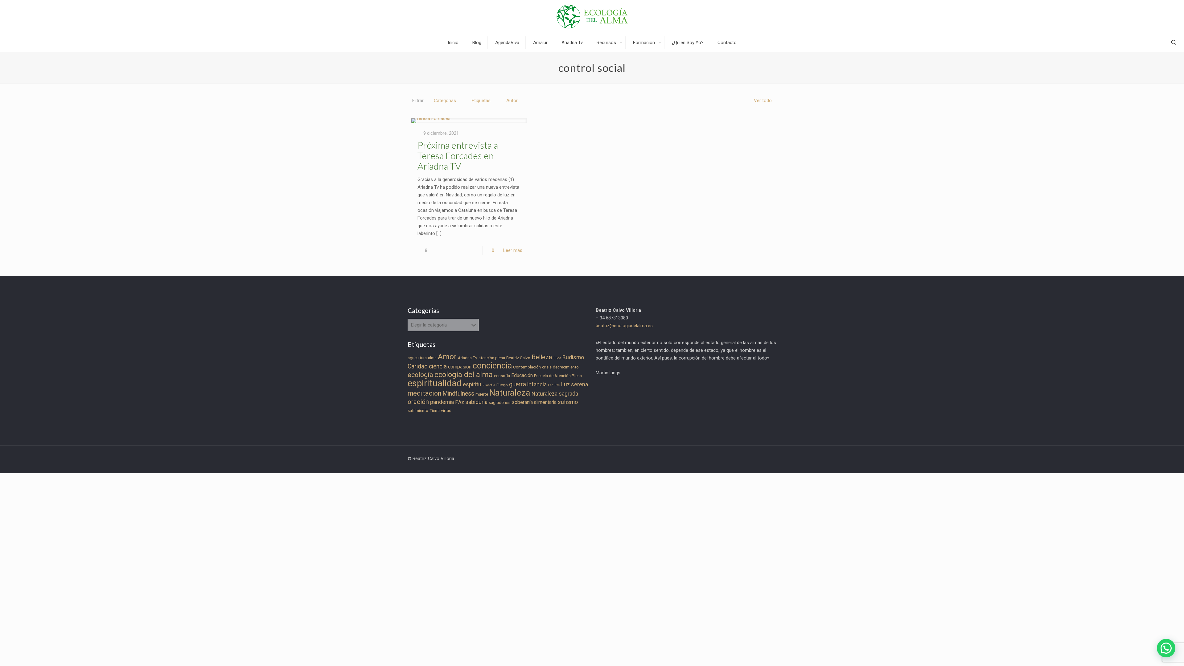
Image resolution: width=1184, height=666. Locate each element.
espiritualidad (435, 383)
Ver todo (763, 100)
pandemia (442, 402)
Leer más (512, 250)
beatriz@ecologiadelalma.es (624, 325)
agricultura (417, 358)
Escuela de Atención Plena (558, 375)
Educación (522, 375)
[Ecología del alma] (592, 16)
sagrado (496, 402)
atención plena (492, 358)
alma (432, 358)
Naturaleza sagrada (555, 394)
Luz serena (574, 384)
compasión (459, 367)
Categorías (445, 100)
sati (508, 403)
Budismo (573, 357)
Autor (512, 100)
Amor (447, 356)
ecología (420, 375)
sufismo (568, 402)
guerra (517, 384)
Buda (557, 358)
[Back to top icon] (1154, 653)
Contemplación (527, 367)
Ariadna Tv (467, 358)
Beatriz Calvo (518, 358)
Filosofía (489, 385)
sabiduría (476, 402)
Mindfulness (458, 393)
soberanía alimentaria (534, 402)
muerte (481, 394)
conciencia (492, 366)
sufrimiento (418, 410)
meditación (424, 393)
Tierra (435, 410)
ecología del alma (463, 374)
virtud (446, 410)
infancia (537, 384)
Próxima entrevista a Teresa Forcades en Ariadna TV (457, 155)
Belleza (542, 357)
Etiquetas (481, 100)
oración (418, 401)
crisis (547, 367)
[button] (1166, 648)
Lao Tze (554, 385)
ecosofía (502, 375)
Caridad (418, 366)
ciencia (438, 366)
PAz (459, 402)
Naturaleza (509, 393)
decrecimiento (566, 367)
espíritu (472, 384)
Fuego (502, 385)
